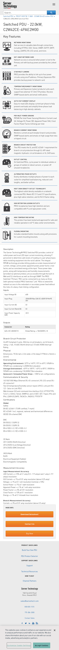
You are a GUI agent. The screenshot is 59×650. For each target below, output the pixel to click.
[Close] (55, 630)
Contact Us (29, 524)
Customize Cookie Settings (19, 645)
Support (29, 565)
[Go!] (51, 12)
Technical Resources (29, 571)
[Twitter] (26, 623)
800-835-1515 (29, 607)
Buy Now (29, 533)
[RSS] (37, 623)
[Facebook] (22, 623)
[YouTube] (33, 623)
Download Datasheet (29, 514)
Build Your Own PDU (29, 550)
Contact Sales (29, 618)
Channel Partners (29, 581)
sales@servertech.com (30, 601)
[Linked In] (29, 623)
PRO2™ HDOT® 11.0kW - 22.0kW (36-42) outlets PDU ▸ (35, 16)
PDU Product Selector (29, 556)
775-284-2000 (29, 612)
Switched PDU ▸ (9, 16)
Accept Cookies (41, 645)
